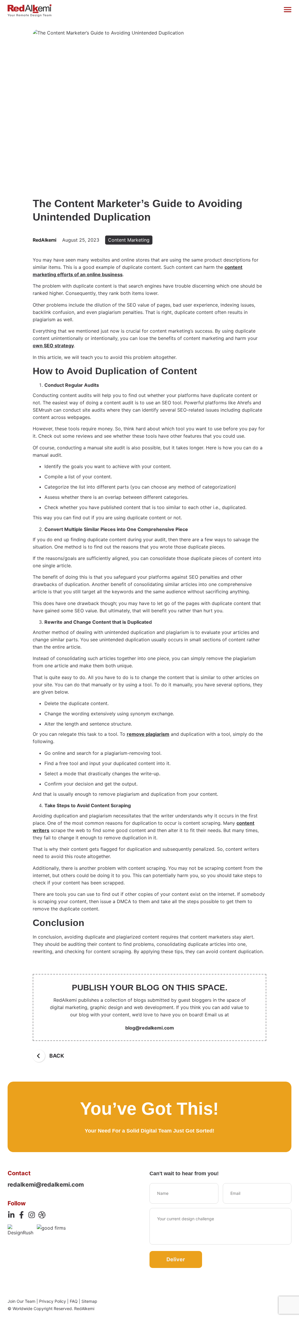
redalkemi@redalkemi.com (46, 1184)
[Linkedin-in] (11, 1215)
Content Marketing (129, 240)
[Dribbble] (42, 1215)
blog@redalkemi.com (149, 1028)
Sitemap (89, 1301)
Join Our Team (21, 1301)
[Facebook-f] (21, 1215)
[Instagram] (31, 1215)
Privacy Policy (52, 1301)
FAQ (74, 1301)
